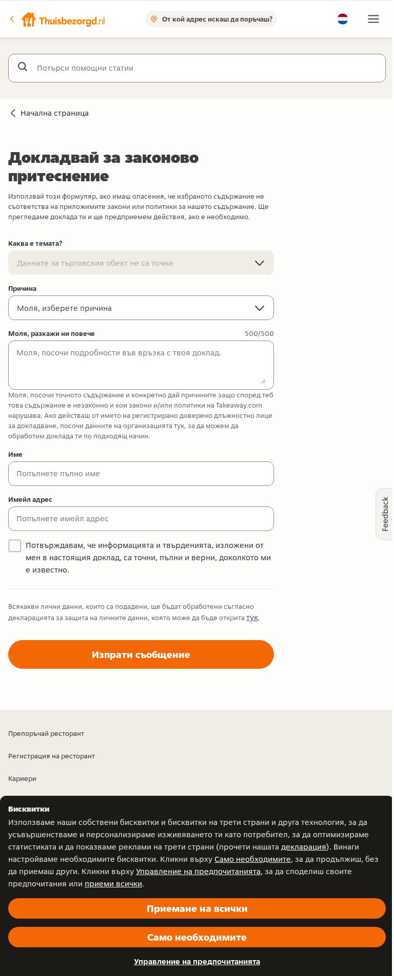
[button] (57, 19)
